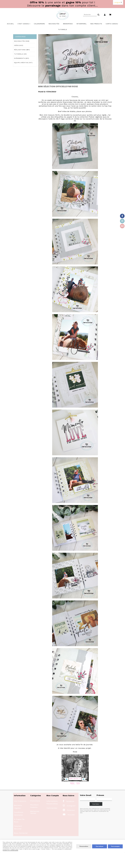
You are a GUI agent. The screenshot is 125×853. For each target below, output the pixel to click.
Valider (96, 804)
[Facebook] (122, 216)
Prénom (100, 795)
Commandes (51, 808)
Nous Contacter (21, 833)
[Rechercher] (98, 14)
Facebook (68, 801)
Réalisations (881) (22, 50)
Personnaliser (84, 846)
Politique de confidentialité (10, 850)
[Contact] (122, 226)
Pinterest (69, 810)
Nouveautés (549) (21, 41)
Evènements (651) (21, 58)
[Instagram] (122, 221)
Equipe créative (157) (23, 62)
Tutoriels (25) (20, 54)
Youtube (69, 815)
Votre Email (85, 795)
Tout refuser (99, 846)
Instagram (69, 806)
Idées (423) (18, 45)
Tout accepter (115, 846)
